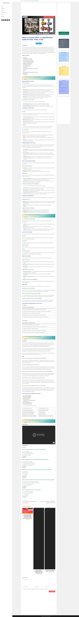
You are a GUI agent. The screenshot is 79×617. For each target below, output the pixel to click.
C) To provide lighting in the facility (28, 453)
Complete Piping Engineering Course (64, 33)
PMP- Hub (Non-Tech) (61, 90)
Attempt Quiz (25, 74)
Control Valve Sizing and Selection (28, 62)
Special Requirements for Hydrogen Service (63, 60)
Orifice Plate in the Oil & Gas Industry (28, 413)
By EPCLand (25, 79)
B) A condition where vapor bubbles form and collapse (31, 482)
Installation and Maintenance (27, 63)
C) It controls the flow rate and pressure (29, 463)
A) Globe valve (25, 471)
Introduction (25, 57)
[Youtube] (7, 20)
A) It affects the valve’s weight (27, 461)
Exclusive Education (62, 45)
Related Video (25, 73)
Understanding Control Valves (27, 58)
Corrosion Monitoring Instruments (28, 410)
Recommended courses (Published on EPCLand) (30, 72)
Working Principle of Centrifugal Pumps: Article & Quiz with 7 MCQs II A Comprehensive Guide (39, 571)
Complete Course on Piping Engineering (34, 76)
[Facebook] (3, 20)
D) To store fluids (25, 495)
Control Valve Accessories (27, 64)
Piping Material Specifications (27, 402)
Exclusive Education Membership (62, 87)
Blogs (34, 0)
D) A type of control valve (27, 485)
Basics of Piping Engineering (27, 395)
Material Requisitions (26, 401)
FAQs (59, 74)
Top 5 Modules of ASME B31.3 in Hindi (63, 55)
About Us (60, 67)
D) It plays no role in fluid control (28, 465)
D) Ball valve (25, 475)
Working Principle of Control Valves (28, 61)
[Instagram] (5, 20)
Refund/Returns (61, 73)
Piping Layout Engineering (27, 396)
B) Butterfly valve (25, 472)
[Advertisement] (38, 10)
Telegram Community (62, 40)
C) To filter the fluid (26, 494)
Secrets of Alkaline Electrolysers (62, 58)
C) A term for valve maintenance (28, 484)
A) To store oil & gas (26, 451)
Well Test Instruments (42, 413)
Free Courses (31, 0)
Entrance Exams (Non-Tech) (62, 91)
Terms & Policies (61, 70)
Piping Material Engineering (27, 397)
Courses (24, 0)
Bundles (27, 0)
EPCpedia (37, 0)
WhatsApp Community (62, 42)
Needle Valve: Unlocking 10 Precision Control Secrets (50, 571)
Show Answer (25, 456)
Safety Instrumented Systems (43, 410)
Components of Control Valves (28, 59)
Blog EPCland (6, 3)
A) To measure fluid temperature (28, 491)
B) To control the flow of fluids (27, 452)
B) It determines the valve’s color (28, 462)
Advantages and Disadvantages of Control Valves (30, 68)
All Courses (60, 81)
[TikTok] (9, 20)
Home (22, 0)
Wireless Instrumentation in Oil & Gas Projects (46, 415)
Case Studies (25, 67)
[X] (2, 20)
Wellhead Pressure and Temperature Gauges (29, 415)
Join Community (39, 43)
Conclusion (24, 69)
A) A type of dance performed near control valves (30, 481)
